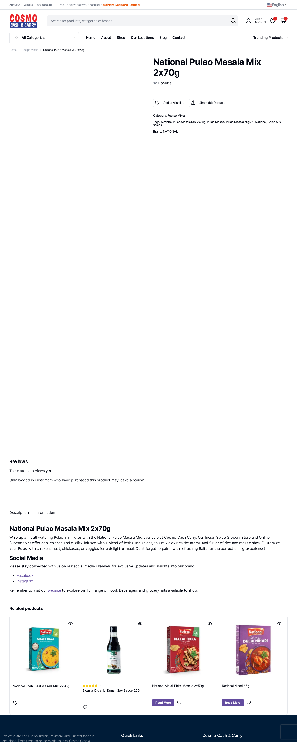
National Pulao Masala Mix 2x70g (183, 122)
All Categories (33, 37)
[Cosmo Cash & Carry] (23, 20)
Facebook (25, 336)
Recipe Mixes (30, 50)
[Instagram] (35, 673)
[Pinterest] (25, 673)
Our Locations (142, 37)
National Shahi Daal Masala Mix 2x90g (41, 447)
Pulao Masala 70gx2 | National (246, 122)
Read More (163, 464)
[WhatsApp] (291, 375)
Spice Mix (274, 122)
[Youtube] (16, 673)
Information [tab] (45, 273)
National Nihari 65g (236, 447)
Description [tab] (19, 273)
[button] (148, 319)
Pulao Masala (216, 122)
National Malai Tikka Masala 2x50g (178, 447)
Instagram (25, 342)
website (54, 351)
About (106, 37)
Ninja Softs (151, 736)
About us (14, 4)
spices (157, 125)
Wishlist (28, 4)
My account (44, 4)
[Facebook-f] (6, 673)
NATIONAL (170, 131)
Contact (179, 37)
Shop (121, 37)
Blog (163, 37)
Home (90, 37)
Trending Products (268, 37)
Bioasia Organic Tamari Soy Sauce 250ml (113, 452)
